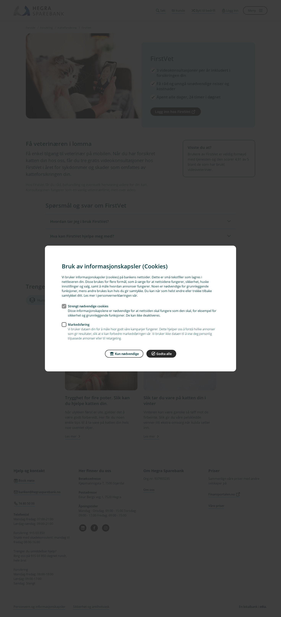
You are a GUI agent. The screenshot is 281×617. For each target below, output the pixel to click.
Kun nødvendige (127, 354)
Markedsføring (78, 324)
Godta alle (164, 354)
